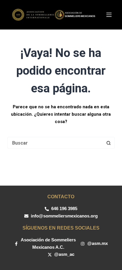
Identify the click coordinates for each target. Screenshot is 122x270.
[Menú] (109, 14)
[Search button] (109, 143)
